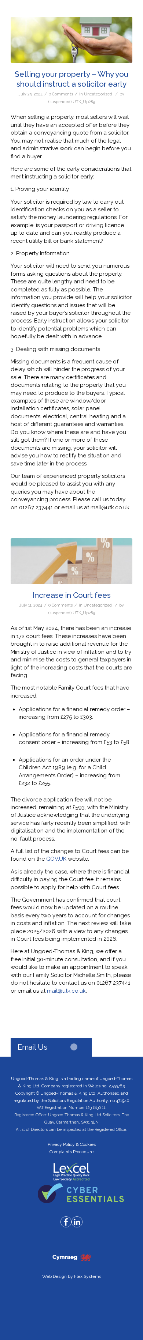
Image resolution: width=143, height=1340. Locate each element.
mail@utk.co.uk (66, 991)
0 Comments (61, 94)
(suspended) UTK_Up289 (71, 101)
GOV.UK (57, 859)
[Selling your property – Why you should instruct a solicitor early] (71, 40)
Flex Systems (87, 1276)
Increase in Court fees (71, 595)
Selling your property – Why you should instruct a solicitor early (71, 78)
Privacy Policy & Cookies (72, 1144)
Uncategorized (98, 94)
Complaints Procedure (72, 1151)
